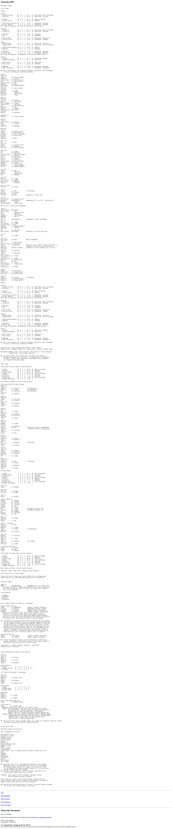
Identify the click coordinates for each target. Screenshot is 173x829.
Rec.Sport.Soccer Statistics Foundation (40, 817)
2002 (2, 792)
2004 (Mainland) (5, 796)
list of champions (5, 802)
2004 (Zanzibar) (5, 799)
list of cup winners (6, 805)
